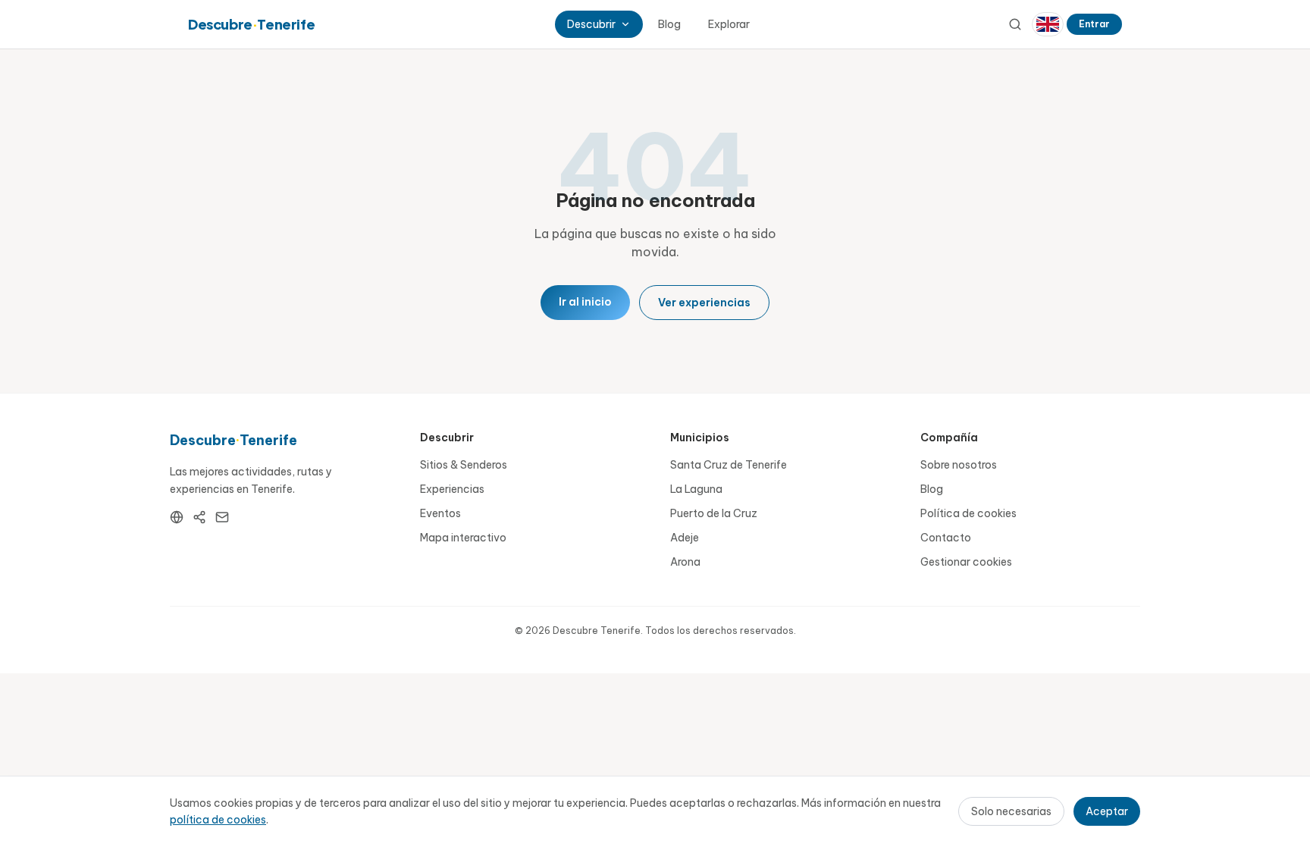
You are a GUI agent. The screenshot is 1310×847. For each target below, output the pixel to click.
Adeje (684, 537)
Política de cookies (968, 513)
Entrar (1094, 24)
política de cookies (218, 820)
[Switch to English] (1048, 24)
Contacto (945, 537)
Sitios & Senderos (463, 465)
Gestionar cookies (966, 562)
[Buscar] (1015, 24)
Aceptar (1107, 811)
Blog (669, 24)
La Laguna (696, 489)
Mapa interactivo (463, 537)
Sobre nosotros (958, 465)
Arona (685, 562)
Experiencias (452, 489)
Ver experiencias (704, 302)
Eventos (440, 513)
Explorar (729, 24)
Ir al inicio (585, 302)
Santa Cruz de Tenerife (728, 465)
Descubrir (591, 24)
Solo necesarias (1011, 811)
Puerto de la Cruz (713, 513)
